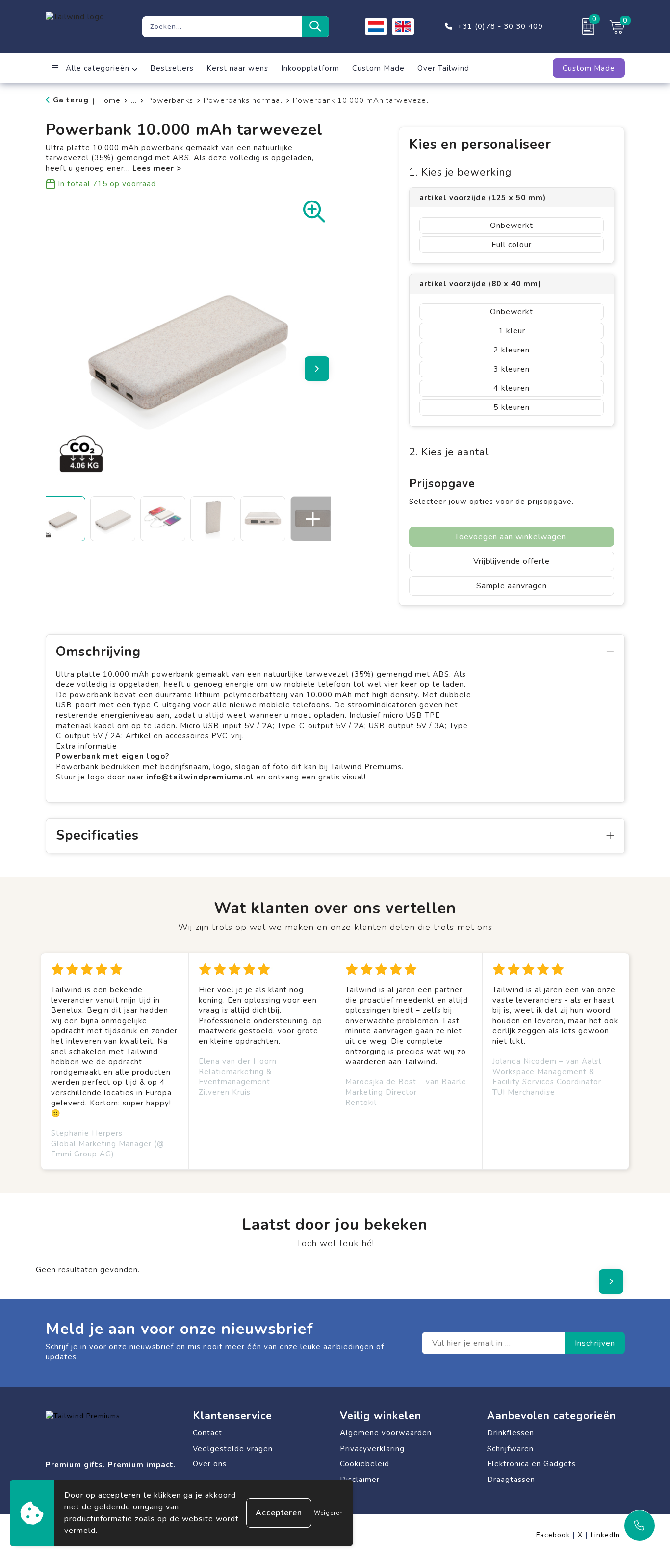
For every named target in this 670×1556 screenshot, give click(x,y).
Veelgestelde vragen (233, 1449)
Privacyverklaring (372, 1449)
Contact (207, 1433)
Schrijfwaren (510, 1449)
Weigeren (328, 1513)
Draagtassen (511, 1479)
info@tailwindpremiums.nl (201, 777)
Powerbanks (170, 100)
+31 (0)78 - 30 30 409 (500, 26)
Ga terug (71, 100)
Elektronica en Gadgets (531, 1464)
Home (109, 100)
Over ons (210, 1464)
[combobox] (222, 26)
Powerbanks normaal (243, 100)
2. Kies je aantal (449, 452)
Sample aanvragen (511, 585)
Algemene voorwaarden (386, 1433)
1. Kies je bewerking (460, 172)
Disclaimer (360, 1479)
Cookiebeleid (364, 1464)
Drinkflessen (510, 1433)
